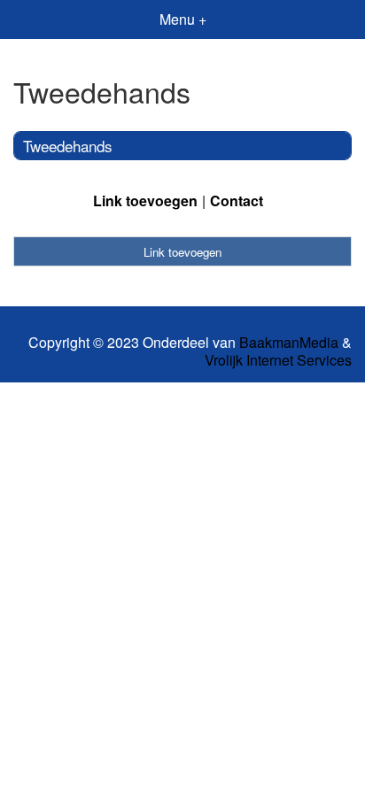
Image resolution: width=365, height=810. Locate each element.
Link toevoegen (145, 200)
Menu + (182, 19)
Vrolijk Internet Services (278, 360)
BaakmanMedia (288, 342)
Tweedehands (68, 146)
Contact (236, 200)
